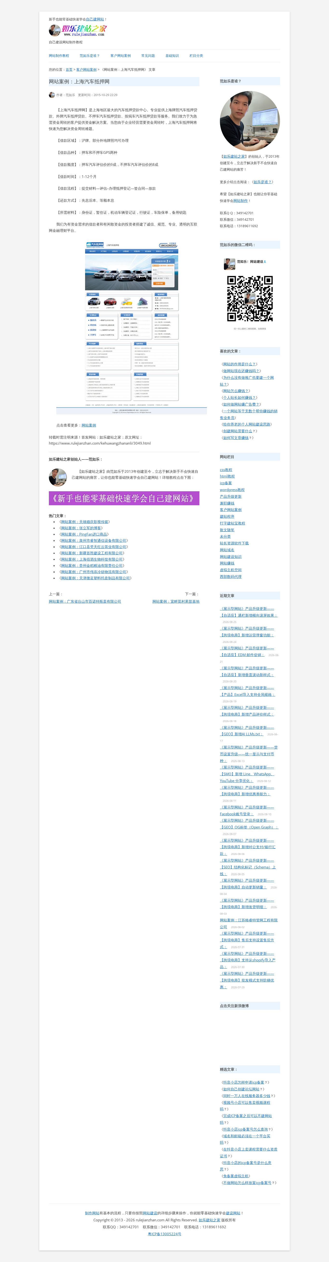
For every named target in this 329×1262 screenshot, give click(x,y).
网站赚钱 (227, 563)
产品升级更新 (231, 496)
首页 (69, 69)
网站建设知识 (231, 556)
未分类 (225, 536)
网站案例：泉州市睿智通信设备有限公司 (93, 540)
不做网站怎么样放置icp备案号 (247, 1182)
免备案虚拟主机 (236, 1175)
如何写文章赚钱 (236, 437)
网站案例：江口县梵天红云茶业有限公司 (93, 546)
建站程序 (227, 516)
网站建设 (150, 1212)
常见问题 (148, 55)
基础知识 (172, 55)
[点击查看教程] (124, 503)
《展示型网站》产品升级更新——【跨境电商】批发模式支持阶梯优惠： (247, 980)
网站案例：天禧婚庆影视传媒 (84, 521)
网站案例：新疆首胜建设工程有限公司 (92, 552)
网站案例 (89, 425)
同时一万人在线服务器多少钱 (246, 1095)
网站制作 (240, 200)
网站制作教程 (59, 55)
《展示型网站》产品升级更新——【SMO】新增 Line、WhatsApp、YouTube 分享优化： (247, 774)
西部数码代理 (231, 576)
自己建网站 (95, 19)
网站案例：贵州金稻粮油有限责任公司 (92, 565)
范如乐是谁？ (90, 55)
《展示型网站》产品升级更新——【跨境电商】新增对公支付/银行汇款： (248, 847)
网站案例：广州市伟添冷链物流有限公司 (93, 571)
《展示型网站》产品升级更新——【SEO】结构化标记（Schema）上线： (248, 867)
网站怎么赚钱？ (236, 390)
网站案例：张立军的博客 (81, 527)
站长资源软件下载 (234, 543)
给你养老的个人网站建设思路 (246, 424)
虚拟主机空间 (231, 569)
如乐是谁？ (263, 181)
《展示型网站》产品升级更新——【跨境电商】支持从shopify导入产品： (248, 960)
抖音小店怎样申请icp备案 (243, 1082)
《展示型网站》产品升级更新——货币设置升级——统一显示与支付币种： (249, 754)
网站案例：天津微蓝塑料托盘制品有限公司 (95, 578)
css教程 (226, 469)
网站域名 (227, 549)
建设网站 (233, 1212)
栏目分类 (196, 55)
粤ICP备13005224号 (164, 1233)
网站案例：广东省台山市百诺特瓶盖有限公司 (85, 601)
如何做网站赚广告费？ (241, 404)
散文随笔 (227, 529)
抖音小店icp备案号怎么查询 (245, 1129)
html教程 (227, 476)
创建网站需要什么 (237, 430)
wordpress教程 (232, 489)
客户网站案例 (121, 55)
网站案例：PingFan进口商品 (84, 534)
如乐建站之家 (234, 156)
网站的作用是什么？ (239, 364)
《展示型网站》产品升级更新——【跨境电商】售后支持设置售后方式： (247, 940)
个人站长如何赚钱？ (239, 397)
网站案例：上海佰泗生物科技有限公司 (92, 559)
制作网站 (92, 1212)
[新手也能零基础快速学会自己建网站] (84, 34)
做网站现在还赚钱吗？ (241, 370)
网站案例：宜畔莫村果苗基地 (175, 601)
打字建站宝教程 (232, 523)
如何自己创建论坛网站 (241, 1089)
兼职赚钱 (227, 503)
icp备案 (226, 482)
